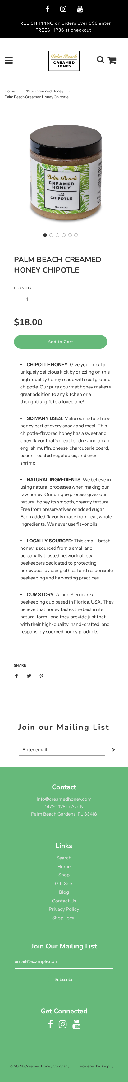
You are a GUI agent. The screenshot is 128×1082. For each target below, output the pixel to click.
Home (10, 91)
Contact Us (64, 901)
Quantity (23, 288)
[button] (45, 235)
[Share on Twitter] (29, 675)
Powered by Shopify (96, 1066)
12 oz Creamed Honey (44, 91)
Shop (64, 875)
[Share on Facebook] (18, 675)
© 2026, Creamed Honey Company (39, 1066)
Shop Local (64, 918)
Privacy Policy (64, 909)
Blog (64, 892)
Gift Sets (64, 883)
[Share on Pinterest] (42, 675)
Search (64, 858)
